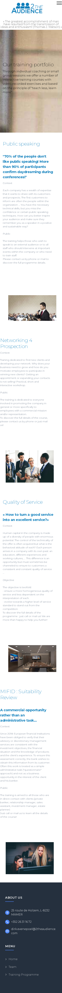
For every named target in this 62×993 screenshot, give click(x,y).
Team (12, 967)
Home (13, 959)
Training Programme (24, 974)
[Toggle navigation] (59, 2)
